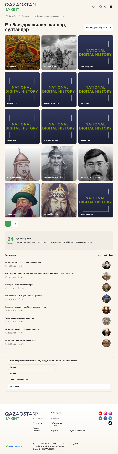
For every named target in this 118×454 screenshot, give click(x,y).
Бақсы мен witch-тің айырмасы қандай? (23, 296)
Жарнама (54, 431)
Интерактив (37, 423)
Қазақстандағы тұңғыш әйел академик (23, 262)
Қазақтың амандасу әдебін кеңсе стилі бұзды (26, 307)
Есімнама (25, 16)
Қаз (94, 6)
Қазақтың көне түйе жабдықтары (20, 340)
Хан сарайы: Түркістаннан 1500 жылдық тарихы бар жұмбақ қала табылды (39, 273)
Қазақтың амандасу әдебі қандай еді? (22, 329)
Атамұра (36, 413)
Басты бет (13, 16)
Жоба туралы (56, 413)
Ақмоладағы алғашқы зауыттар (19, 318)
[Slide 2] (59, 249)
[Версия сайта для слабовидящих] (105, 6)
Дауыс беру (14, 386)
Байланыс (55, 418)
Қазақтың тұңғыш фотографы (19, 284)
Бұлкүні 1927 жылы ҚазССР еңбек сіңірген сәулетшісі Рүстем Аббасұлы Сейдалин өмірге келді (54, 242)
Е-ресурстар (38, 418)
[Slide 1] (58, 249)
